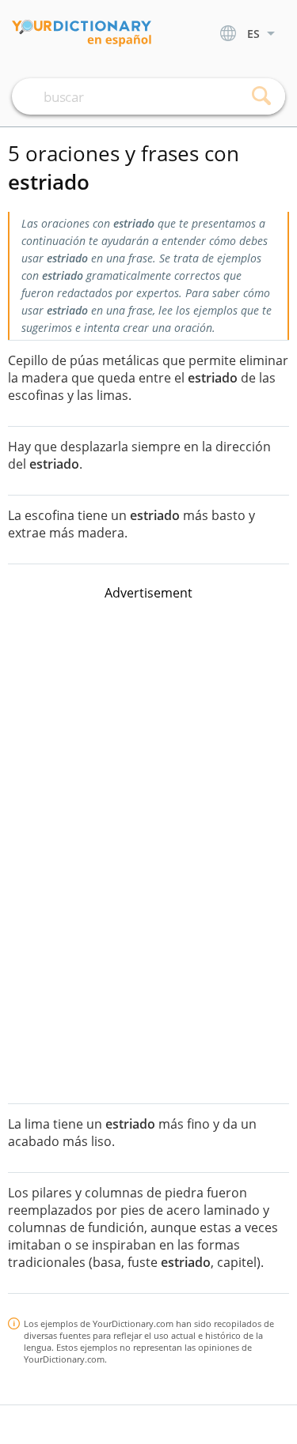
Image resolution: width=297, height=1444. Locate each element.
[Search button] (261, 96)
